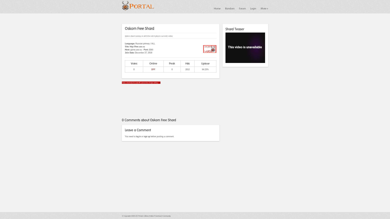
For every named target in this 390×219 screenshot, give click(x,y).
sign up (147, 136)
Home (217, 8)
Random (229, 8)
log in (138, 136)
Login (253, 8)
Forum (242, 8)
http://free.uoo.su (137, 46)
